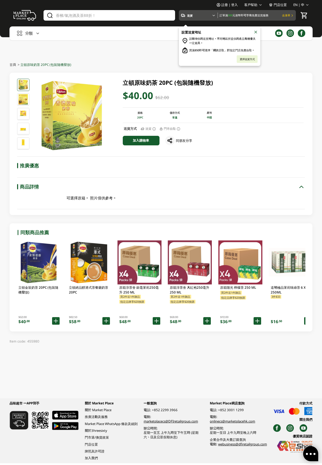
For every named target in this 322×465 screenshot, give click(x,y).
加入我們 (91, 458)
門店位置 (280, 5)
